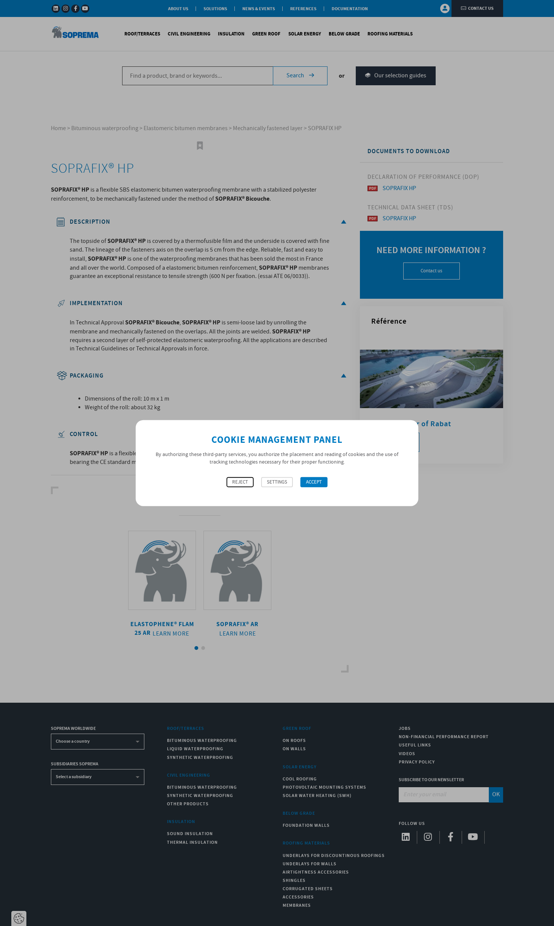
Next (262, 585)
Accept (314, 482)
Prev (138, 585)
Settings (277, 482)
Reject (240, 482)
